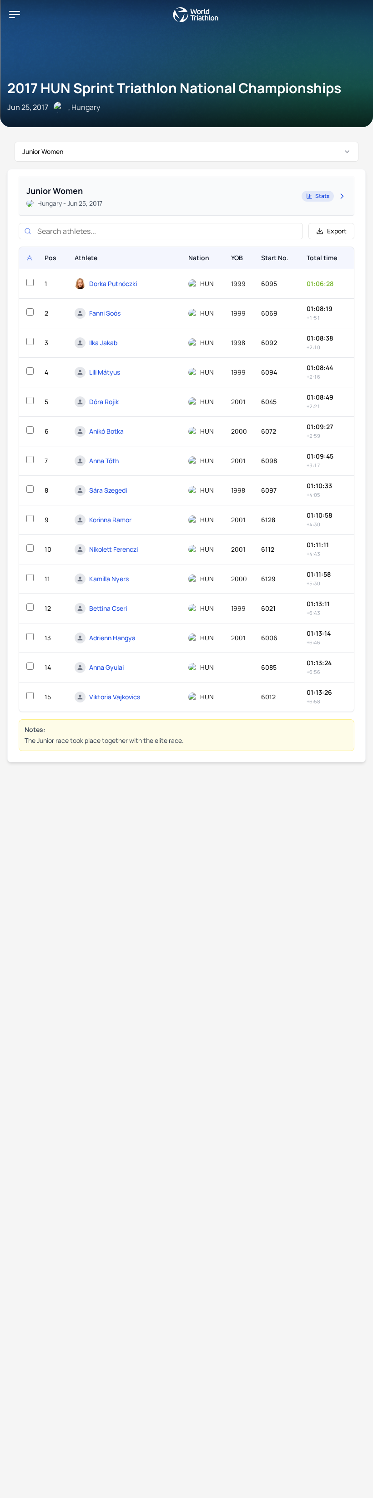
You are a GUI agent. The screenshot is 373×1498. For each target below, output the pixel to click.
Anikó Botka (106, 431)
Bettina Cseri (108, 608)
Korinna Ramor (110, 519)
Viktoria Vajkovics (114, 696)
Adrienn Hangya (112, 637)
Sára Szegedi (108, 490)
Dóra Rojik (104, 401)
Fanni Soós (105, 313)
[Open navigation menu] (14, 14)
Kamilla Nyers (109, 578)
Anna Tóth (104, 460)
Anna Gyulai (106, 667)
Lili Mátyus (104, 372)
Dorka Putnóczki (113, 283)
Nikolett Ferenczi (113, 549)
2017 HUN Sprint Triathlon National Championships (174, 88)
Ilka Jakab (103, 342)
